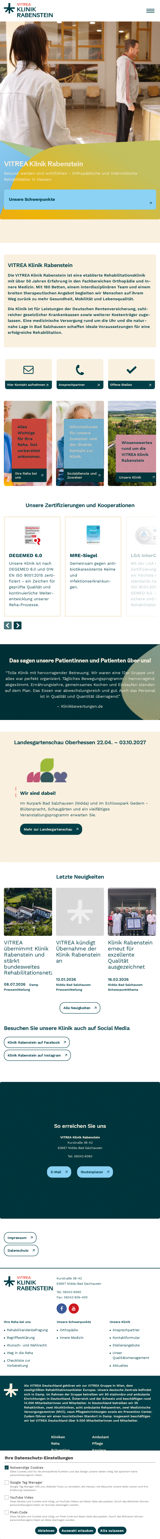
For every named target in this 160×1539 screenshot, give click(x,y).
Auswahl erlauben (77, 1531)
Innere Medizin (72, 1337)
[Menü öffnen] (150, 10)
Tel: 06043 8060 (80, 1156)
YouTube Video (79, 1501)
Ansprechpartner (126, 1330)
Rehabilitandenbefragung (27, 1330)
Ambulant (100, 1437)
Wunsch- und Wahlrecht (27, 1345)
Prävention (60, 1450)
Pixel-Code (76, 1515)
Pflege (97, 1443)
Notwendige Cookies (73, 1471)
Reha (55, 1443)
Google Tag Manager (79, 1486)
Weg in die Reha (20, 1353)
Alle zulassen (112, 1531)
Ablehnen (46, 1531)
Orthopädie (69, 1330)
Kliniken (58, 1437)
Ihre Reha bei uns (17, 1322)
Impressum (17, 1238)
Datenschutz (18, 1250)
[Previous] (8, 625)
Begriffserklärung (21, 1337)
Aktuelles (120, 1365)
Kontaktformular (126, 1337)
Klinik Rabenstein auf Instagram (34, 1055)
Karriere (99, 1450)
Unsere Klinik (120, 1322)
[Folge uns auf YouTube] (74, 1308)
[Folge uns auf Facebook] (62, 1308)
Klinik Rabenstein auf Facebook (34, 1042)
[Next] (17, 625)
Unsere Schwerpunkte (74, 1322)
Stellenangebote (126, 1345)
